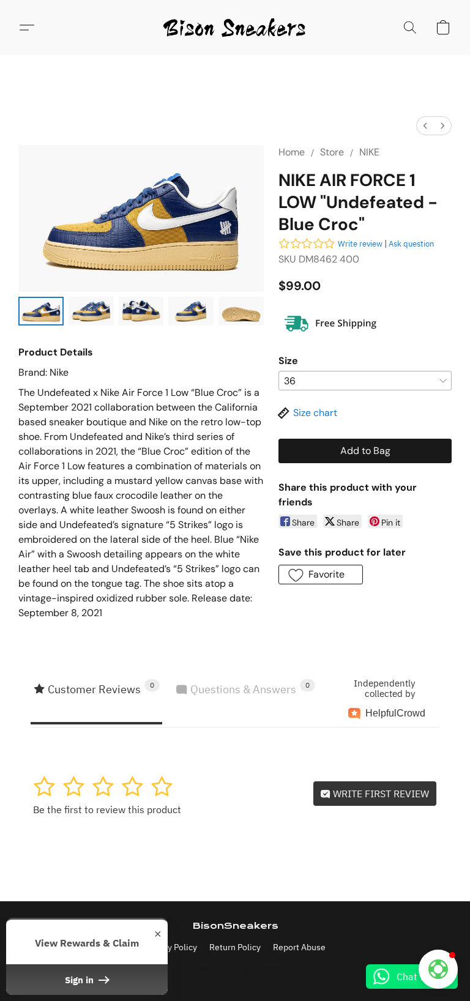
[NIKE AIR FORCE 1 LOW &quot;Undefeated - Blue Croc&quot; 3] (191, 311)
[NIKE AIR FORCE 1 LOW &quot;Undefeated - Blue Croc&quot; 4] (241, 311)
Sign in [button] (80, 979)
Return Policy (235, 947)
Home (291, 152)
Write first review (379, 793)
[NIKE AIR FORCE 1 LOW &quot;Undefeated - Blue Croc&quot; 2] (141, 311)
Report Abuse (299, 947)
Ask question (411, 244)
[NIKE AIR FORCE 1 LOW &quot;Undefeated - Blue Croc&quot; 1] (91, 311)
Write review (360, 244)
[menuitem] (425, 126)
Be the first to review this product (107, 809)
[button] (235, 27)
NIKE (369, 152)
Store (332, 152)
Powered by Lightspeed (235, 968)
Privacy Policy (170, 947)
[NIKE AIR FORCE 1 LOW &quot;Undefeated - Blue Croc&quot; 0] (41, 311)
